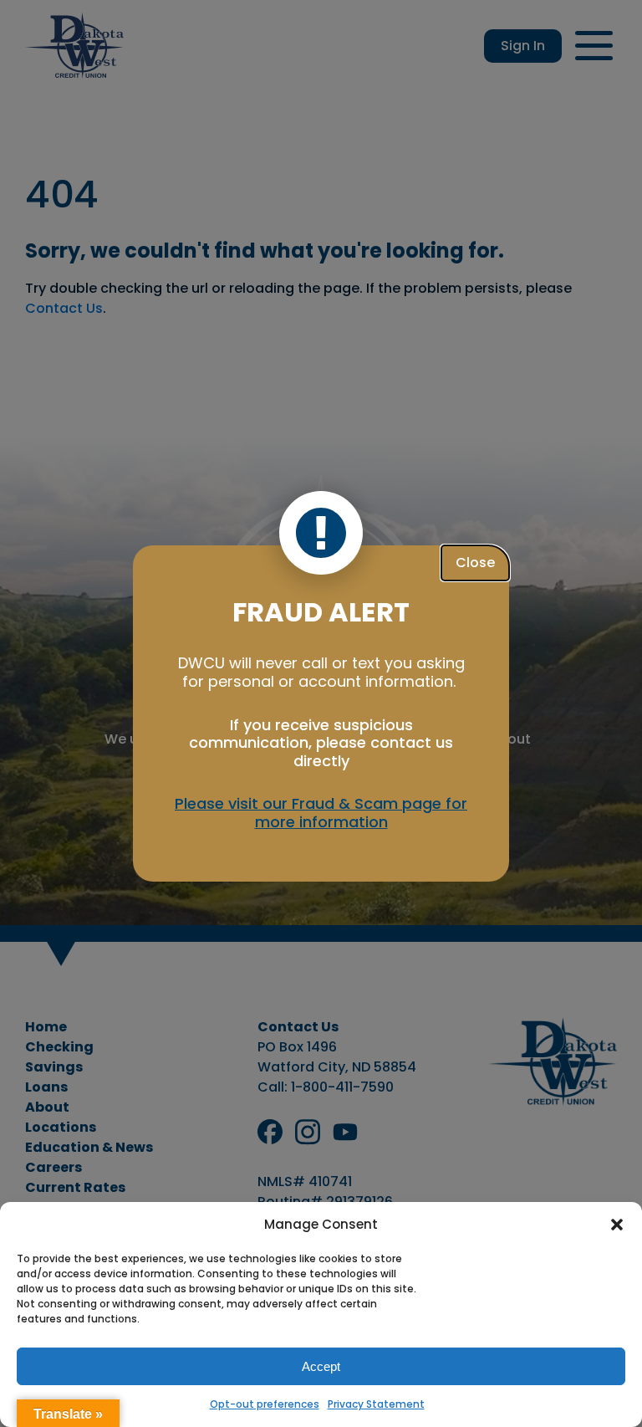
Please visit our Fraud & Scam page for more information (321, 813)
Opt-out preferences (264, 1404)
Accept (321, 1366)
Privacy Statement (376, 1404)
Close (475, 562)
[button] (617, 1224)
